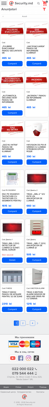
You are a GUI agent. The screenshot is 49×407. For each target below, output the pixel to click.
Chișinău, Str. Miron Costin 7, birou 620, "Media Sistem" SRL (24, 378)
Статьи (18, 387)
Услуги (30, 387)
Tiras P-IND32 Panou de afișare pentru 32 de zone (12, 294)
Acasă (24, 16)
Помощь (42, 387)
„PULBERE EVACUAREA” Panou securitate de (12, 49)
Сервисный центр (8, 392)
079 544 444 (23, 373)
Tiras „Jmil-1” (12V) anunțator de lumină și (36, 245)
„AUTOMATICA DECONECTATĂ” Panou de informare (9, 99)
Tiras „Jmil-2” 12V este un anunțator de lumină (36, 197)
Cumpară (12, 63)
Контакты (40, 392)
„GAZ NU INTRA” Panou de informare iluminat (10, 148)
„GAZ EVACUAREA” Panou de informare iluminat (36, 49)
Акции (6, 387)
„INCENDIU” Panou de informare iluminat (36, 97)
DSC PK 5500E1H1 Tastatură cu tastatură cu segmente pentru (11, 197)
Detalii (12, 260)
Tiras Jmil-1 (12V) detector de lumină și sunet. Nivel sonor (11, 246)
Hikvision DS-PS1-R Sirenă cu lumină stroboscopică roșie (36, 148)
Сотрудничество (24, 392)
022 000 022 (23, 369)
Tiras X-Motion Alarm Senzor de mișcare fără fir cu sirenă (36, 295)
